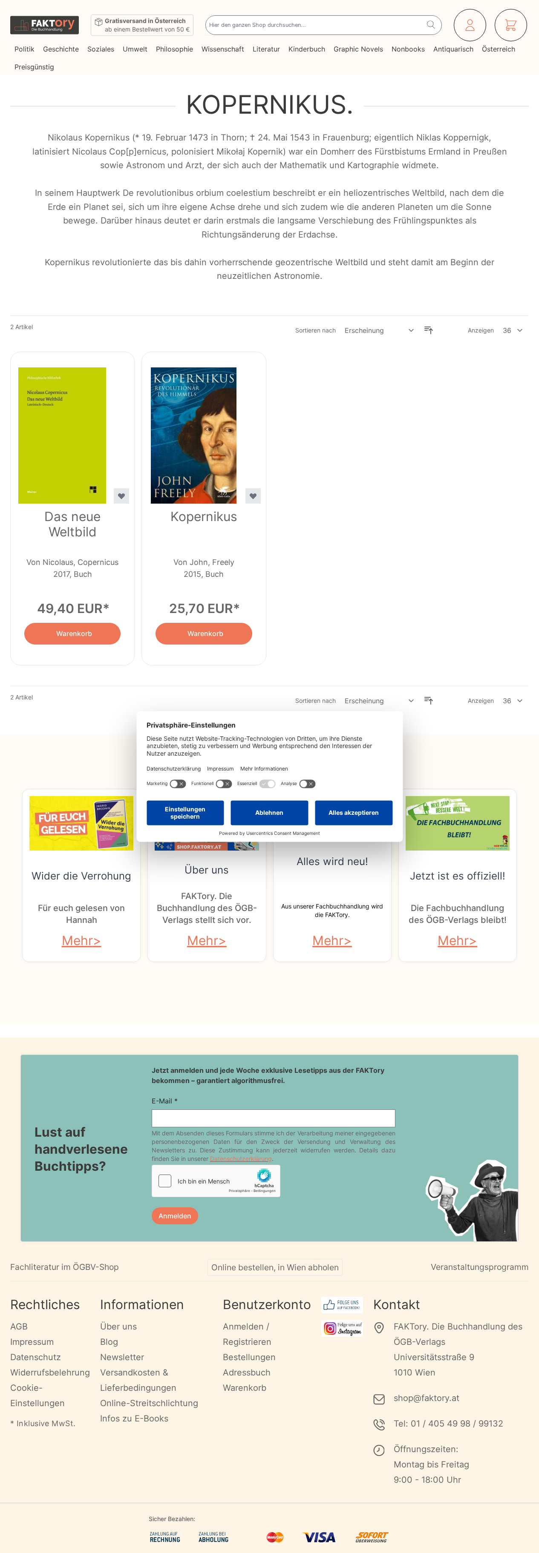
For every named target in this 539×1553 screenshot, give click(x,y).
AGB (19, 1326)
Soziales (100, 49)
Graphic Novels (358, 49)
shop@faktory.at (426, 1398)
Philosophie (174, 49)
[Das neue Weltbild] (62, 430)
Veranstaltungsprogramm (480, 1267)
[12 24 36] (513, 330)
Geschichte (61, 49)
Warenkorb (244, 1388)
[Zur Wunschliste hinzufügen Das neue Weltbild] (121, 496)
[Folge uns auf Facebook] (342, 1305)
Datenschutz (35, 1357)
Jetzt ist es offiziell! (457, 876)
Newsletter (122, 1357)
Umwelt (135, 49)
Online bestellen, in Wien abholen (275, 1267)
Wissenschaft (223, 49)
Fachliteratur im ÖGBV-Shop (64, 1267)
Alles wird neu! (332, 861)
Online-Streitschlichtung (149, 1403)
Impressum (32, 1342)
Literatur (266, 49)
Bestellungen (249, 1357)
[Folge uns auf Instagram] (342, 1328)
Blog (109, 1342)
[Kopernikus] (193, 430)
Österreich (498, 49)
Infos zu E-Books (134, 1418)
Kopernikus (203, 516)
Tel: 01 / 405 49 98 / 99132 (448, 1423)
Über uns (206, 870)
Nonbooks (408, 49)
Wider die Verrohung (81, 876)
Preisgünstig (34, 67)
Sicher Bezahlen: (172, 1518)
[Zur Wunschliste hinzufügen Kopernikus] (253, 496)
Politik (24, 49)
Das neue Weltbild (72, 524)
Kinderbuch (306, 49)
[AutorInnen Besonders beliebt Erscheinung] (379, 330)
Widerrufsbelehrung (50, 1372)
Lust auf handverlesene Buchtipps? (81, 1149)
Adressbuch (247, 1372)
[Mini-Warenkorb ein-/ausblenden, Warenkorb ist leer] (511, 25)
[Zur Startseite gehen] (44, 25)
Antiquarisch (453, 49)
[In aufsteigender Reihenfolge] (429, 330)
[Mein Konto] (470, 25)
